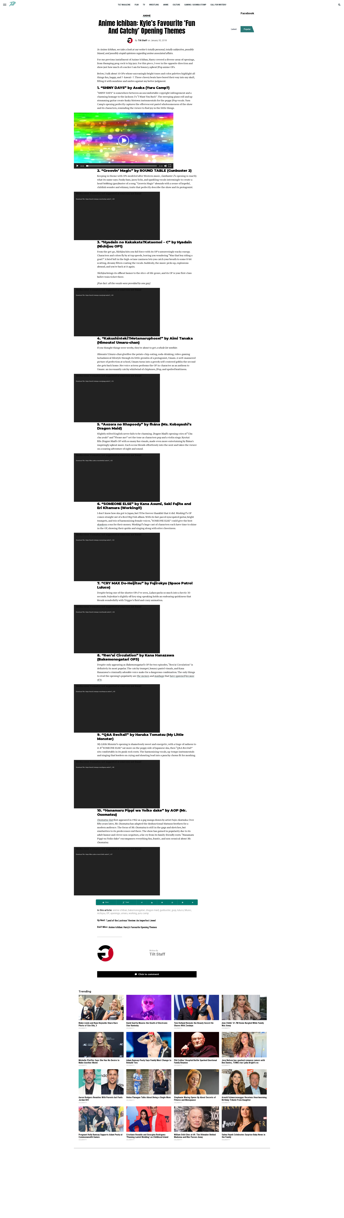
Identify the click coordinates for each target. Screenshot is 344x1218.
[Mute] (165, 166)
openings (115, 913)
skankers (102, 524)
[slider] (121, 166)
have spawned (177, 675)
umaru (124, 913)
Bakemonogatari (113, 659)
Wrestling (154, 5)
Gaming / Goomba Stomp (195, 5)
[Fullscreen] (170, 166)
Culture (176, 5)
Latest (234, 29)
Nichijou (105, 246)
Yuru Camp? (157, 88)
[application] (123, 141)
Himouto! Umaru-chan (118, 342)
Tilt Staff (142, 40)
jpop (174, 910)
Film (137, 5)
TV (144, 5)
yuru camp (143, 913)
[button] (123, 140)
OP (107, 913)
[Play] (77, 166)
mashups (159, 675)
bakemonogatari (136, 910)
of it (99, 679)
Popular (247, 29)
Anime (165, 5)
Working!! (131, 508)
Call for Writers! (218, 5)
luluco (180, 910)
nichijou (101, 913)
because (190, 675)
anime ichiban (120, 910)
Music (188, 910)
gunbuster (165, 910)
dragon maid (152, 910)
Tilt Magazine (124, 5)
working (133, 913)
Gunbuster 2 (179, 170)
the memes (143, 675)
